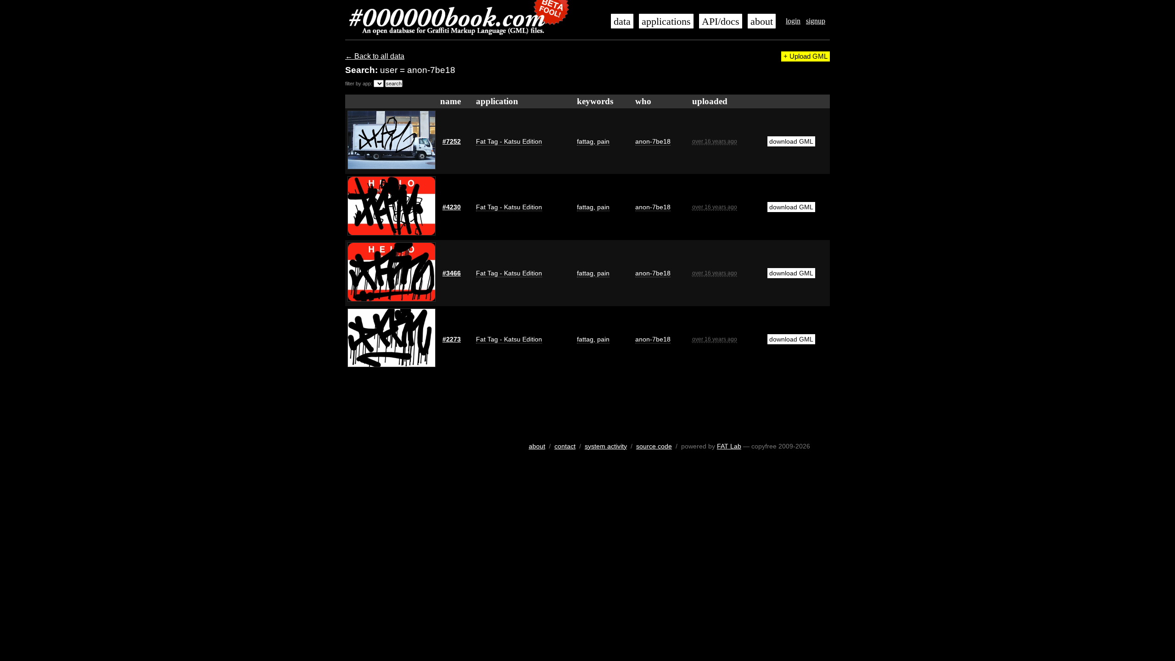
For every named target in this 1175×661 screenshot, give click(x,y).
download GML (791, 141)
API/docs (720, 21)
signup (815, 21)
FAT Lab (729, 446)
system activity (606, 446)
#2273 (451, 339)
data (622, 21)
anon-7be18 (653, 141)
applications (666, 21)
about (761, 21)
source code (654, 446)
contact (565, 446)
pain (602, 141)
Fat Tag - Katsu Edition (509, 141)
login (793, 21)
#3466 (451, 273)
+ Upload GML (805, 56)
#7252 (451, 141)
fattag (585, 141)
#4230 (451, 207)
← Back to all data (374, 56)
